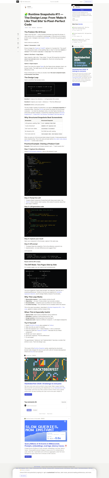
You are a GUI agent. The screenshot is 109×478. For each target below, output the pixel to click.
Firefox (51, 325)
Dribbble (47, 38)
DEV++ (27, 468)
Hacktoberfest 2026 (59, 388)
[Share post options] (18, 52)
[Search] (21, 2)
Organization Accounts (59, 468)
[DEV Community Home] (17, 1)
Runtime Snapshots (39, 348)
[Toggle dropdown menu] (66, 355)
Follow (82, 9)
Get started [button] (23, 475)
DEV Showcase (67, 468)
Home (17, 468)
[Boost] (18, 47)
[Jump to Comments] (18, 39)
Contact (76, 468)
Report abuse (49, 413)
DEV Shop (90, 468)
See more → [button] (28, 456)
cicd (30, 27)
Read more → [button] (28, 394)
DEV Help (44, 468)
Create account (88, 1)
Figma (42, 66)
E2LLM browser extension (35, 151)
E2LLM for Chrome (34, 325)
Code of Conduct (42, 413)
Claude (37, 48)
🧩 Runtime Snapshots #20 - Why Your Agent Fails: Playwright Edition (80, 29)
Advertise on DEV (50, 468)
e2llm (26, 27)
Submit (29, 410)
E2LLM (41, 109)
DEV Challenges (22, 468)
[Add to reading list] (18, 43)
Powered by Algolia (53, 1)
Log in (81, 1)
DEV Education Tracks (37, 468)
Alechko (29, 6)
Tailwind (28, 202)
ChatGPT (42, 48)
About (72, 468)
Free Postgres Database (83, 468)
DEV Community (37, 466)
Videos (31, 468)
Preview (35, 410)
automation (39, 27)
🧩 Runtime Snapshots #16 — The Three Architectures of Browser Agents (81, 41)
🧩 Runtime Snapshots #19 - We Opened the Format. (81, 35)
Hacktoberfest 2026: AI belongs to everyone (43, 384)
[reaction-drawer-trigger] (18, 34)
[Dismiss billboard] (94, 470)
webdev (34, 27)
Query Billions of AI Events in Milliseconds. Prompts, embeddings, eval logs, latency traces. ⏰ (46, 445)
